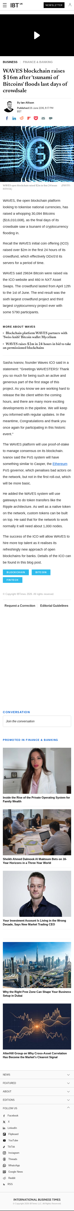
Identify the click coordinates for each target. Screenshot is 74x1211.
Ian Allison (27, 102)
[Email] (43, 118)
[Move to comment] (50, 118)
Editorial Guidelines (54, 605)
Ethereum (60, 464)
